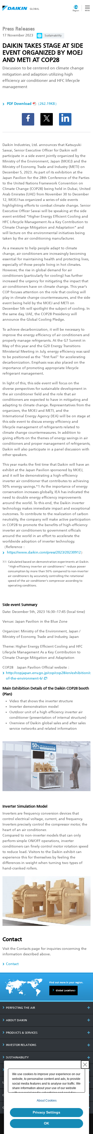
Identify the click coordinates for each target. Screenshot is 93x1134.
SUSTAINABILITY (17, 1057)
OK (46, 1123)
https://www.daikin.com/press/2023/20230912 (43, 552)
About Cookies (47, 1100)
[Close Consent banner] (85, 1065)
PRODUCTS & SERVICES (21, 1032)
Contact (12, 964)
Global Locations (65, 990)
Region (76, 10)
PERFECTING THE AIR (20, 1007)
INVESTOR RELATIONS (21, 1045)
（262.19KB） (33, 104)
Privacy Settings (46, 1112)
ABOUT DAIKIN (16, 1020)
